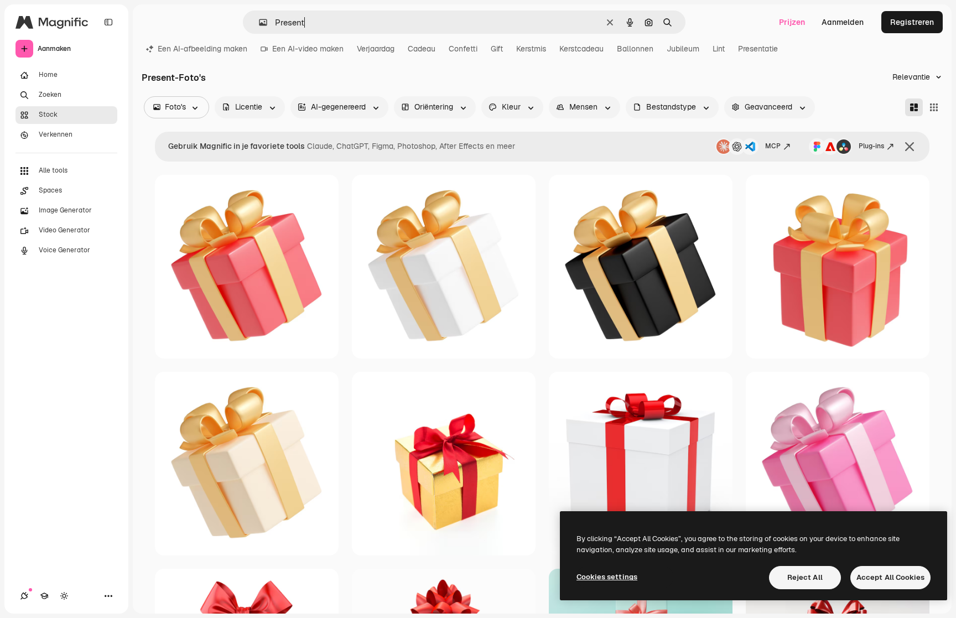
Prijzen (792, 22)
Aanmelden (843, 22)
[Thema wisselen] (64, 596)
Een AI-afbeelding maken (202, 49)
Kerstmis (531, 49)
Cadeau (421, 49)
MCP (773, 146)
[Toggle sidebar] (108, 22)
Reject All (805, 577)
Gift (497, 49)
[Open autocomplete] (258, 22)
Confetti (463, 49)
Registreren (912, 22)
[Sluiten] (909, 146)
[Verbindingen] (24, 596)
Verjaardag (375, 49)
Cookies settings (606, 576)
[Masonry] (914, 107)
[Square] (934, 107)
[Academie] (44, 596)
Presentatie (758, 49)
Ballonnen (635, 49)
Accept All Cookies (890, 577)
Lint (719, 49)
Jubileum (683, 49)
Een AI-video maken (308, 49)
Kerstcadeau (581, 49)
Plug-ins (871, 146)
